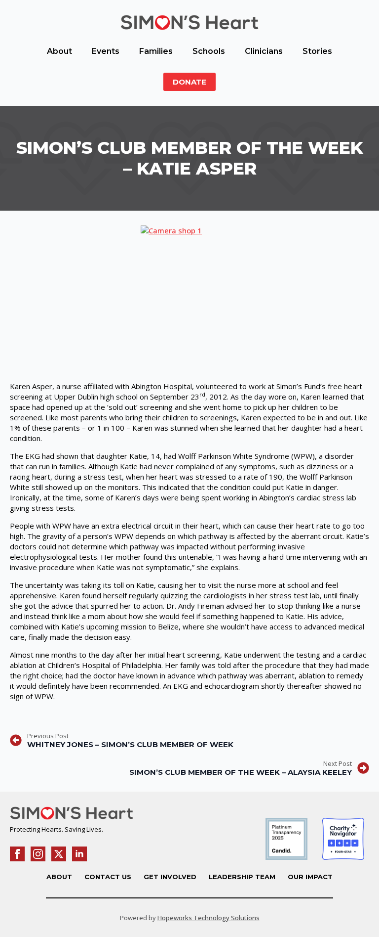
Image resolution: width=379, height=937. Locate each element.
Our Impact (310, 877)
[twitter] (58, 854)
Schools (208, 51)
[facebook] (17, 854)
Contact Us (107, 877)
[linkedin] (79, 854)
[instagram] (38, 854)
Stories (317, 51)
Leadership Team (242, 877)
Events (105, 51)
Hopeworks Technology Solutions (208, 917)
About (59, 51)
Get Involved (170, 877)
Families (156, 51)
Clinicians (264, 51)
